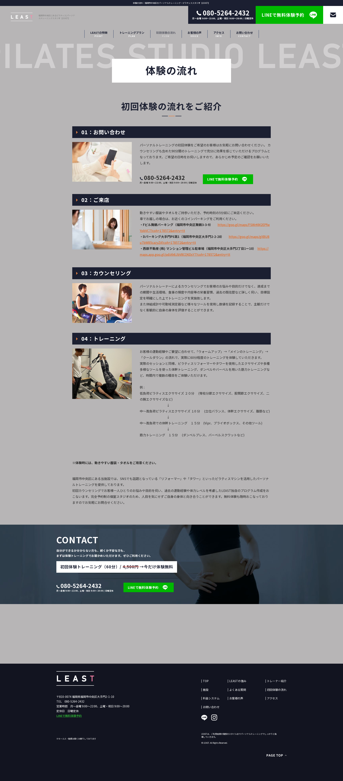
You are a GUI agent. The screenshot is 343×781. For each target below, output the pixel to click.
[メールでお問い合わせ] (333, 15)
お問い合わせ (244, 34)
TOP (206, 681)
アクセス (218, 34)
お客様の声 (194, 34)
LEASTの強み (237, 681)
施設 (205, 690)
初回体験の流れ (166, 34)
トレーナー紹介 (276, 681)
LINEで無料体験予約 (69, 716)
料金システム (211, 698)
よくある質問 (237, 690)
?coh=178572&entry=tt (213, 254)
